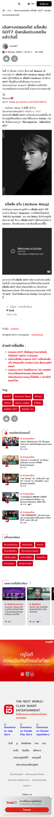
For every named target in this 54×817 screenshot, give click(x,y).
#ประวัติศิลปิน (26, 557)
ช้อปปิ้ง (25, 750)
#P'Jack (38, 396)
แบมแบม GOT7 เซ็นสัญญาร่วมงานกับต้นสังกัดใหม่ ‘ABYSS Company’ (27, 353)
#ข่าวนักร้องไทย (11, 544)
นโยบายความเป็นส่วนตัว (18, 780)
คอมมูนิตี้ (36, 757)
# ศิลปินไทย (35, 604)
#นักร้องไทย (27, 544)
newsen (15, 329)
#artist (7, 402)
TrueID (8, 4)
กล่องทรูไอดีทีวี (20, 757)
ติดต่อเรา (27, 785)
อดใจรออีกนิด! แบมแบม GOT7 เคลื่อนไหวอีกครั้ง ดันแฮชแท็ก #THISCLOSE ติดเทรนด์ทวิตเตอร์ (29, 362)
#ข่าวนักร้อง (9, 563)
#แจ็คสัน (37, 402)
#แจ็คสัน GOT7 (10, 409)
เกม (44, 743)
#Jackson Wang (22, 396)
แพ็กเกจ (37, 750)
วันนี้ (10, 743)
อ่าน (9, 10)
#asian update (22, 402)
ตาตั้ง (16, 750)
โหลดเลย (27, 809)
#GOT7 (7, 396)
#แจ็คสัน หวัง (27, 409)
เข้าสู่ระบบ (44, 3)
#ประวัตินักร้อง (10, 551)
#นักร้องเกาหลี (25, 563)
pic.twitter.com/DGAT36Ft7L (31, 102)
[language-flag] (29, 4)
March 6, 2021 (33, 111)
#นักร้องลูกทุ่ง (10, 557)
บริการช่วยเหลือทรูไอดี (27, 765)
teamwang (37, 335)
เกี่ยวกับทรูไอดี (16, 774)
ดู (17, 743)
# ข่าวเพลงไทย (27, 438)
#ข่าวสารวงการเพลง (30, 551)
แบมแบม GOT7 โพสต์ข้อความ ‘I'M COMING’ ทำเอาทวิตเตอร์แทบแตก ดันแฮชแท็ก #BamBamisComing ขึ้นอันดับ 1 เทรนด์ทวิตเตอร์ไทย (29, 375)
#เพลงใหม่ (41, 557)
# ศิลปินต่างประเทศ (14, 604)
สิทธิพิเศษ (26, 743)
